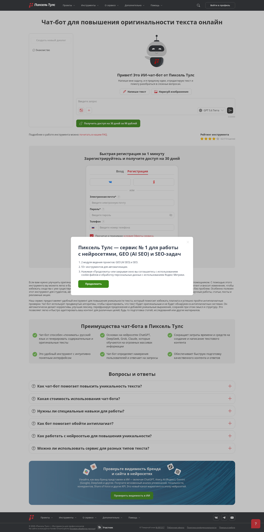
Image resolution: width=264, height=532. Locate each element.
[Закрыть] (187, 242)
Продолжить (93, 284)
